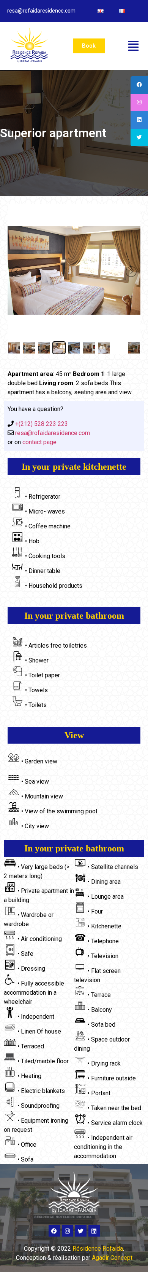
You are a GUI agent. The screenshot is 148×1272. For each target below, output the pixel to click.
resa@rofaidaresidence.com (52, 433)
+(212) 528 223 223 (41, 423)
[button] (133, 46)
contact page (39, 442)
